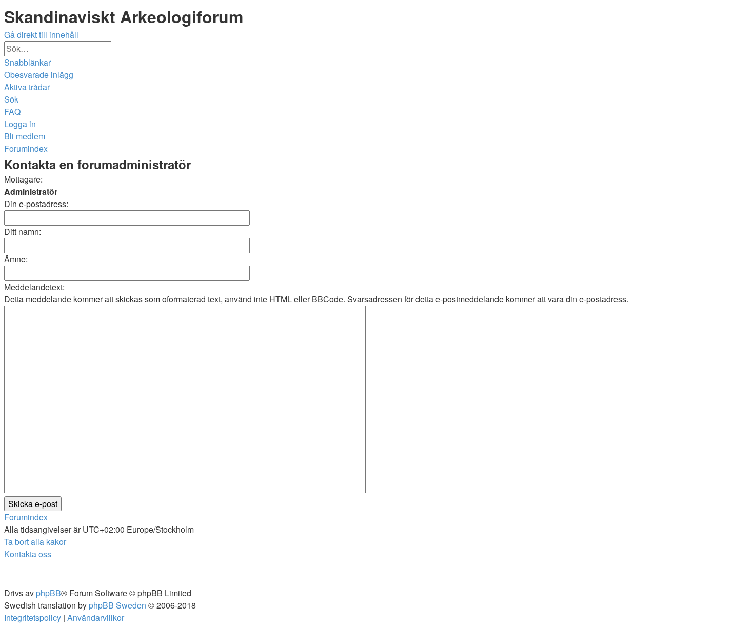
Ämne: (16, 259)
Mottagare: (23, 179)
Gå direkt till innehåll (41, 34)
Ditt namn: (22, 231)
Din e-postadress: (36, 204)
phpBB (48, 593)
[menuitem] (38, 74)
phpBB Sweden (117, 605)
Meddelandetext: (34, 287)
